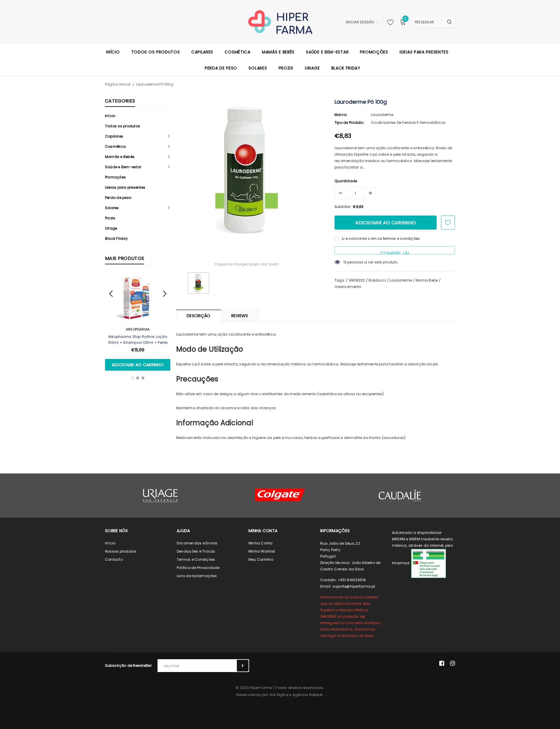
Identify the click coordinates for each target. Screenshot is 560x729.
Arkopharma (138, 329)
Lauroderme (382, 114)
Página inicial (117, 84)
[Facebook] (441, 663)
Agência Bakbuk (308, 694)
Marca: (341, 114)
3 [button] (142, 377)
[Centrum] (280, 495)
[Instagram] (452, 663)
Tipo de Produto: (349, 122)
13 (344, 262)
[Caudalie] (399, 495)
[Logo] (280, 22)
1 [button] (132, 377)
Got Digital (279, 694)
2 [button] (137, 377)
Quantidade (346, 180)
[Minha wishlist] (389, 22)
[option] (138, 322)
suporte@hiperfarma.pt (353, 586)
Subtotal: (343, 206)
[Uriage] (160, 495)
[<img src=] (428, 562)
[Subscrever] (243, 665)
